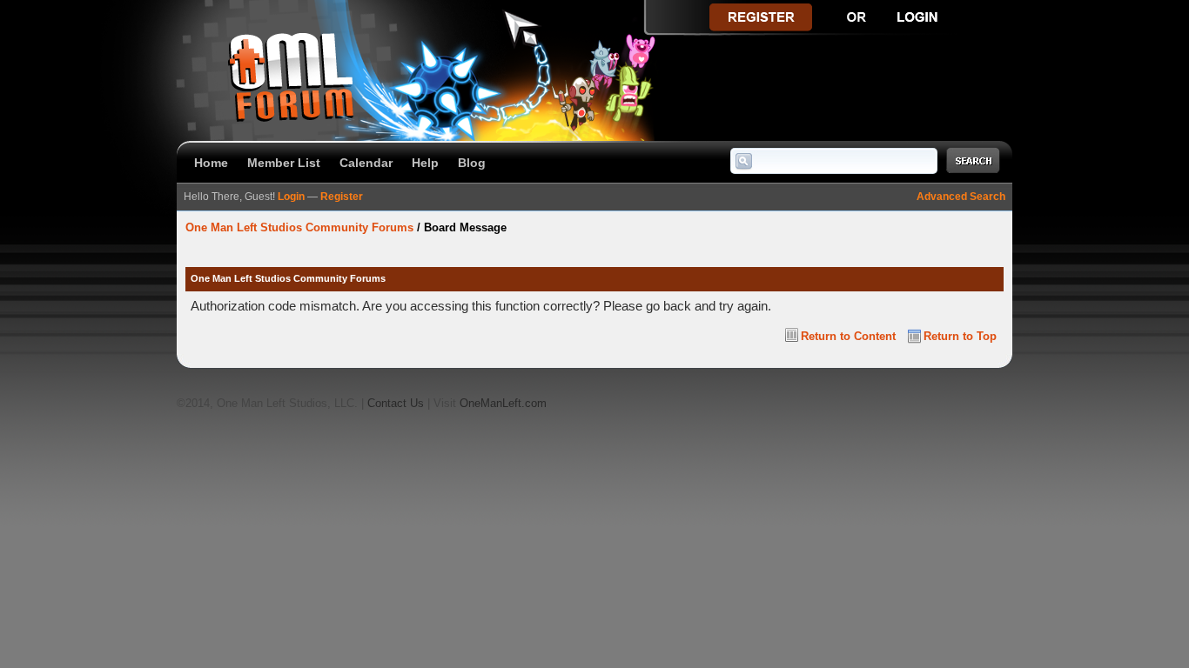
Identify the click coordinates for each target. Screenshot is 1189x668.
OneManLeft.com (503, 403)
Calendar (366, 163)
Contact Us (395, 403)
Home (211, 163)
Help (425, 163)
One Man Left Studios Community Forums (299, 227)
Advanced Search (961, 196)
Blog (472, 163)
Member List (283, 163)
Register (341, 196)
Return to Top (960, 336)
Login (291, 196)
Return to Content (848, 336)
